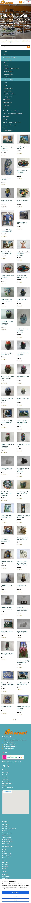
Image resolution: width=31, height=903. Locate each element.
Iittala (4, 851)
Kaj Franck (5, 831)
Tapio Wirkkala (6, 837)
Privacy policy (6, 781)
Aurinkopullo (5, 876)
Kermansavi (6, 99)
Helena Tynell (6, 843)
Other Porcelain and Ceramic (11, 111)
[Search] (28, 47)
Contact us (5, 779)
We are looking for (8, 130)
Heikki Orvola (6, 835)
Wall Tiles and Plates (9, 94)
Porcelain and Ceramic (14, 41)
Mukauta (15, 896)
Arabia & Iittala (26, 41)
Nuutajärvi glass (6, 853)
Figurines (6, 63)
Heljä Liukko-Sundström (9, 828)
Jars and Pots (7, 91)
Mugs (5, 85)
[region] (15, 891)
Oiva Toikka (5, 824)
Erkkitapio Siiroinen (7, 841)
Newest (5, 51)
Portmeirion (6, 116)
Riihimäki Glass (6, 855)
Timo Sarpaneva (6, 833)
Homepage (5, 772)
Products (4, 775)
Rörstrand (5, 866)
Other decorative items (9, 125)
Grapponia (5, 874)
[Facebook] (4, 766)
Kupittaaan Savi (7, 102)
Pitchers (6, 66)
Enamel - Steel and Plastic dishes (12, 122)
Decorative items (8, 71)
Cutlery (5, 119)
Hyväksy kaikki (15, 892)
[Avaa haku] (20, 2)
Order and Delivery (7, 783)
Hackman (5, 862)
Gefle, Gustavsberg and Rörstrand (12, 113)
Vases (5, 82)
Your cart (5, 777)
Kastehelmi (5, 878)
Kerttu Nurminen (7, 839)
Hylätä (15, 900)
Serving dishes (8, 97)
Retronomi (4, 41)
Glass (4, 54)
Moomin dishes (8, 88)
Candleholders (8, 77)
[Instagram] (8, 766)
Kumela (4, 868)
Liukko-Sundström (9, 80)
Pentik (5, 108)
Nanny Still (5, 826)
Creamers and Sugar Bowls (11, 68)
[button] (24, 2)
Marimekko (6, 105)
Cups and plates (8, 74)
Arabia (4, 849)
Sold (4, 128)
